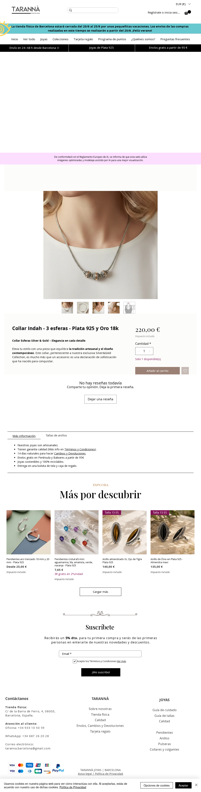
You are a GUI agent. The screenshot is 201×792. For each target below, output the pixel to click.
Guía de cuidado (165, 710)
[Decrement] (138, 351)
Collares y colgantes (164, 749)
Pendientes (164, 732)
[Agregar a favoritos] (185, 371)
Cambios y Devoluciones (70, 453)
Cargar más (100, 592)
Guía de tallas (164, 716)
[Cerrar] (196, 785)
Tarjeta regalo (100, 731)
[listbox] (183, 4)
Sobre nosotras (100, 709)
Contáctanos (16, 698)
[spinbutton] (144, 351)
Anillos (164, 738)
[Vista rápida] (28, 532)
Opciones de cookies (157, 785)
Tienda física (100, 714)
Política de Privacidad (72, 787)
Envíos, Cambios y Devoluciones (100, 726)
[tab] (24, 435)
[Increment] (150, 351)
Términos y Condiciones (79, 449)
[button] (183, 4)
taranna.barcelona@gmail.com (27, 748)
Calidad (100, 720)
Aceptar (183, 785)
